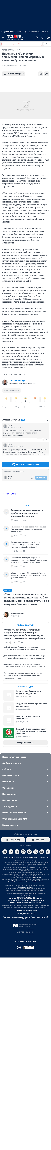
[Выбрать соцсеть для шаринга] (46, 73)
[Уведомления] (42, 37)
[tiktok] (48, 851)
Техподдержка (9, 806)
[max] (29, 851)
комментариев (15, 74)
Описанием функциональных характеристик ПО (25, 899)
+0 (39, 440)
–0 (46, 440)
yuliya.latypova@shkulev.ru (25, 887)
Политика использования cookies (25, 910)
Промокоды (22, 32)
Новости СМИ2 (9, 494)
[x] (35, 851)
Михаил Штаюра (17, 381)
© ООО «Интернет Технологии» (25, 942)
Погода (45, 32)
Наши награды (9, 794)
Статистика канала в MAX (14, 819)
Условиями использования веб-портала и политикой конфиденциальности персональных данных (25, 901)
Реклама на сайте (10, 775)
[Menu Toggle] (3, 37)
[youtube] (41, 851)
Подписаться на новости (14, 757)
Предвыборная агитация (14, 812)
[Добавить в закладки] (40, 73)
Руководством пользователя (25, 897)
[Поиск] (37, 37)
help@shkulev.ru (37, 881)
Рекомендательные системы (25, 914)
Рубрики (6, 769)
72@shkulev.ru (36, 877)
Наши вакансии (9, 800)
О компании (8, 788)
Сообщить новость (11, 763)
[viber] (23, 851)
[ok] (17, 851)
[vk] (11, 851)
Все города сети (10, 825)
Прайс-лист (8, 781)
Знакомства (34, 32)
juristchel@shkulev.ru (15, 881)
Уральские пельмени (11, 390)
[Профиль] (48, 37)
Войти (10, 478)
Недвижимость (8, 32)
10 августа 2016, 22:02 (9, 66)
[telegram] (4, 851)
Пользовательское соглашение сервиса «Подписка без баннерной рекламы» (25, 918)
